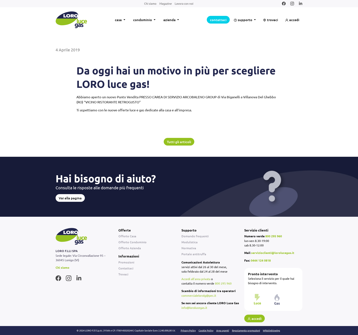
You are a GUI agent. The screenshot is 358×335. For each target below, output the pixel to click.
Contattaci (125, 268)
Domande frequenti (195, 236)
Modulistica (189, 242)
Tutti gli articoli (179, 142)
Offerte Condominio (132, 242)
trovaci (272, 20)
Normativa (188, 248)
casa (119, 20)
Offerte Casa (127, 236)
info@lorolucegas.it (194, 307)
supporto (245, 20)
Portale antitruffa (193, 254)
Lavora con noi (184, 3)
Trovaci (123, 274)
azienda (169, 20)
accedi (293, 20)
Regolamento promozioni (246, 330)
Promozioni (126, 262)
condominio (143, 20)
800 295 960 (223, 283)
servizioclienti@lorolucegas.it (272, 253)
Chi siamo (150, 3)
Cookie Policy (206, 330)
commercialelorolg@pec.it (198, 295)
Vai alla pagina (70, 198)
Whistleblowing (271, 330)
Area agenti (222, 330)
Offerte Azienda (129, 248)
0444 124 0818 (261, 260)
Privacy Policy (188, 330)
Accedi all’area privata (195, 279)
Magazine (165, 3)
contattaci (218, 20)
